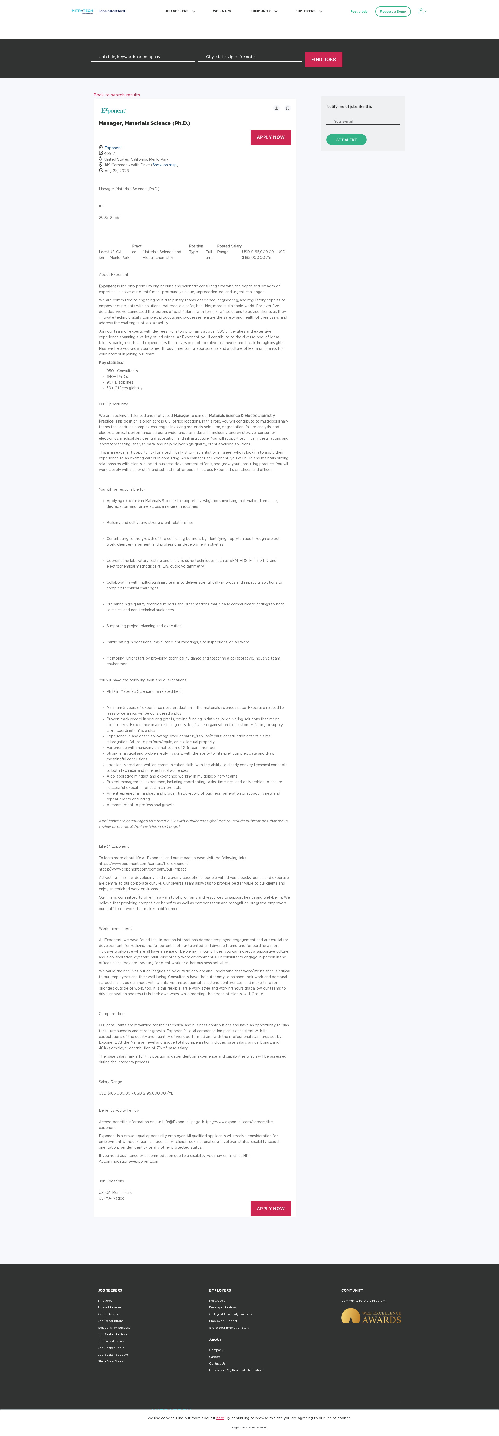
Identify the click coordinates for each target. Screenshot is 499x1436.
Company (216, 1350)
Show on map (165, 165)
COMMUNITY (260, 11)
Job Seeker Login (111, 1347)
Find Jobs (105, 1300)
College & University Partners (230, 1314)
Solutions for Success (114, 1327)
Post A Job (217, 1300)
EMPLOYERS (305, 11)
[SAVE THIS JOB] (287, 108)
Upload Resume (110, 1307)
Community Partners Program (363, 1300)
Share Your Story (110, 1361)
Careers (215, 1356)
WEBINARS (222, 11)
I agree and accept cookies (249, 1427)
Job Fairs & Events (111, 1341)
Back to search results (117, 95)
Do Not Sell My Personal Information (236, 1370)
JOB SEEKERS (176, 11)
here (220, 1418)
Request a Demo (393, 11)
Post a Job (359, 11)
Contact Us (217, 1363)
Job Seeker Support (113, 1354)
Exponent (113, 148)
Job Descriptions (110, 1320)
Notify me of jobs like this (349, 106)
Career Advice (108, 1314)
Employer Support (223, 1320)
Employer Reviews (223, 1307)
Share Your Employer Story (229, 1327)
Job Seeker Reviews (113, 1334)
